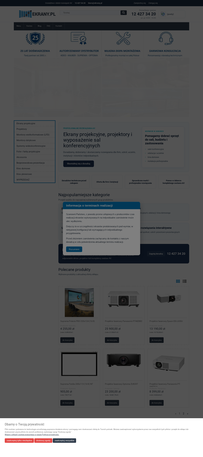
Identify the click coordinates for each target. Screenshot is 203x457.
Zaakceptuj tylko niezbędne (19, 440)
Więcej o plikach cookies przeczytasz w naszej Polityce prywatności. (32, 435)
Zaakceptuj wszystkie (64, 440)
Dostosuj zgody (43, 440)
